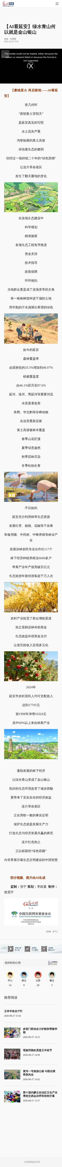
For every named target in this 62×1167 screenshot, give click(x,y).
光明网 (13, 39)
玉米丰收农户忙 (13, 1011)
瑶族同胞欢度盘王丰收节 (37, 1050)
